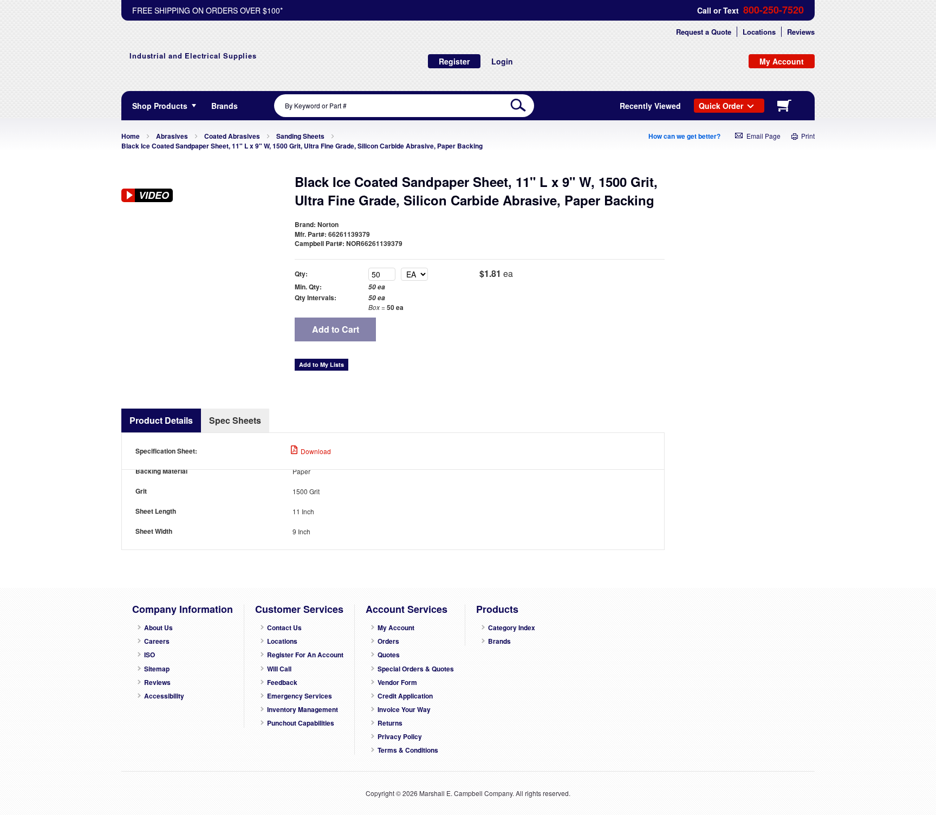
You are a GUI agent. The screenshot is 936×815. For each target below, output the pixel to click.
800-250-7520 (773, 10)
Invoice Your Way (404, 709)
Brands (499, 641)
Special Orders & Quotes (416, 669)
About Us (158, 627)
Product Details (161, 420)
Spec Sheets (235, 420)
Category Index (511, 627)
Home (130, 136)
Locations (759, 32)
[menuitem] (224, 105)
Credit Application (405, 696)
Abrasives (172, 136)
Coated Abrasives (232, 136)
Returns (390, 723)
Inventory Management (302, 709)
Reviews (801, 32)
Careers (157, 641)
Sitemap (157, 669)
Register (454, 61)
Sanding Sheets (300, 136)
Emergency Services (299, 696)
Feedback (282, 682)
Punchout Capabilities (300, 723)
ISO (149, 654)
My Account (396, 627)
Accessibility (164, 696)
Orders (388, 641)
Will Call (279, 669)
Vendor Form (397, 682)
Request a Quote (703, 32)
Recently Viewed (650, 105)
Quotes (389, 654)
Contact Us (284, 627)
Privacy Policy (400, 736)
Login (502, 61)
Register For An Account (305, 654)
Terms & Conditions (408, 750)
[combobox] (404, 105)
